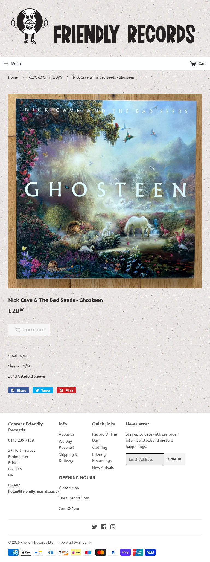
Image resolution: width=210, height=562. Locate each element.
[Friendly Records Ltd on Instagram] (113, 527)
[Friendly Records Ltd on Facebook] (104, 527)
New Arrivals (103, 467)
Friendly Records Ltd (37, 542)
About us (66, 433)
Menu (16, 63)
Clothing (99, 447)
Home (13, 77)
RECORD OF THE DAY (45, 77)
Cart (202, 63)
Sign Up (174, 459)
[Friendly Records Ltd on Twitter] (94, 527)
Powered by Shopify (75, 542)
